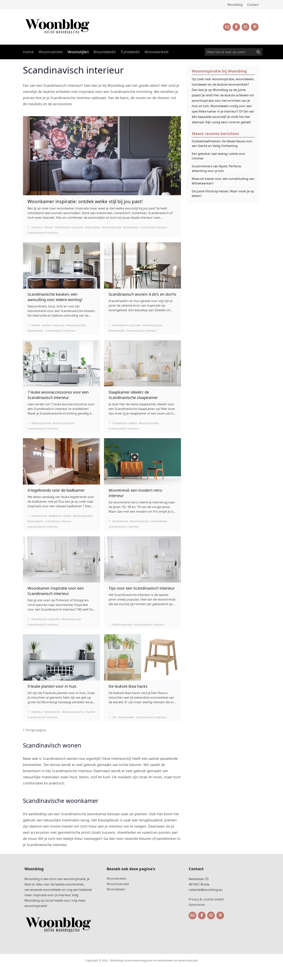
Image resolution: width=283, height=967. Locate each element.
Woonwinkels (157, 51)
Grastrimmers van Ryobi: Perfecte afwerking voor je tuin (216, 168)
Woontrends (39, 516)
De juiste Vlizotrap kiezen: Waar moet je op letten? (223, 193)
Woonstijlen (78, 51)
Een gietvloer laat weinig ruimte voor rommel (218, 156)
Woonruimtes (51, 51)
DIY (114, 717)
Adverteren (197, 905)
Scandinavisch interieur (43, 232)
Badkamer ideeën (60, 516)
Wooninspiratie (111, 227)
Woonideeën (104, 51)
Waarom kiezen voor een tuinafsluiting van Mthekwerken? (223, 181)
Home (28, 51)
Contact (253, 5)
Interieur (37, 227)
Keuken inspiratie (53, 325)
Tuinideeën (130, 51)
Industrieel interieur (154, 227)
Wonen (49, 227)
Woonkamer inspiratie (69, 227)
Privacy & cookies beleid (206, 899)
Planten (90, 712)
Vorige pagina (35, 730)
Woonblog (235, 5)
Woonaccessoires (64, 423)
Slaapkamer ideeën (124, 423)
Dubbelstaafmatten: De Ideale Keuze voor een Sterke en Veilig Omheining (222, 143)
